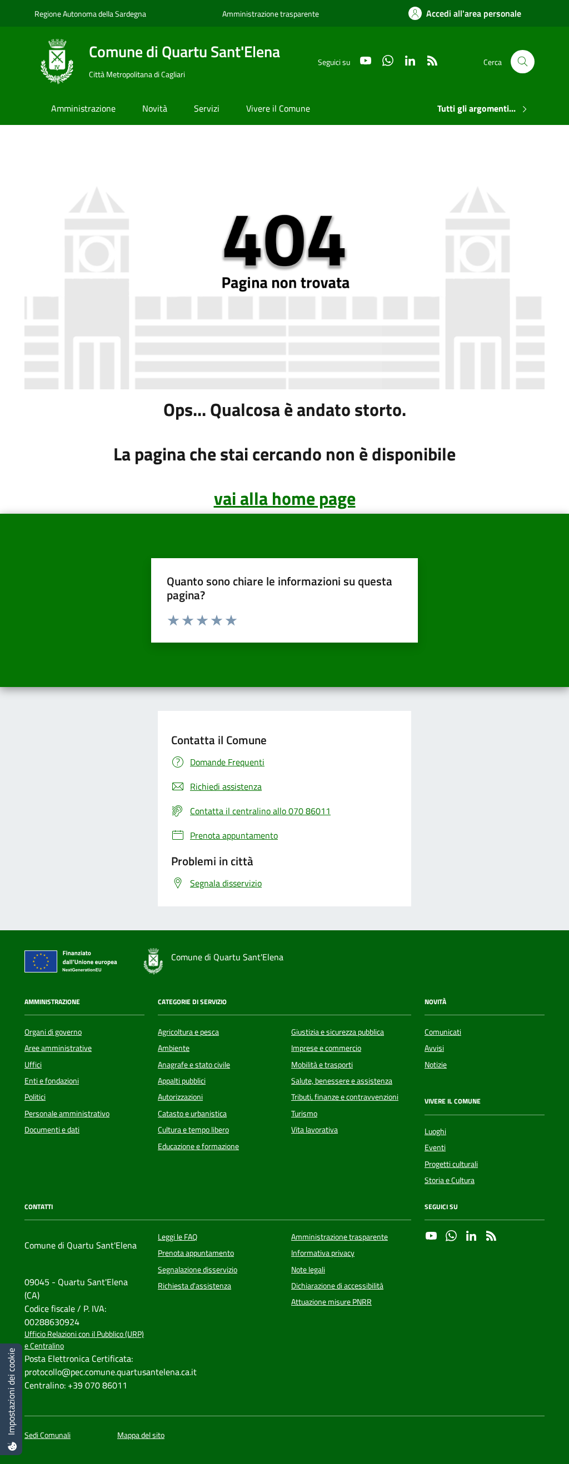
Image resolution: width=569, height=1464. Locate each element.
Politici (35, 1097)
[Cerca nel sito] (523, 62)
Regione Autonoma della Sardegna (90, 13)
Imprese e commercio (326, 1048)
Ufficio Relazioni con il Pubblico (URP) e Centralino (84, 1340)
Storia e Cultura (450, 1180)
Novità (154, 108)
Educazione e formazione (198, 1146)
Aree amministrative (58, 1048)
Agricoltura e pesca (188, 1032)
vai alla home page (285, 498)
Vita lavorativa (314, 1130)
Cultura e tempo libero (193, 1130)
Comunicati (443, 1032)
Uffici (33, 1065)
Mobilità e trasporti (322, 1065)
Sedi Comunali (47, 1435)
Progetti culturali (451, 1164)
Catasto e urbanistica (192, 1113)
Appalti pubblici (182, 1081)
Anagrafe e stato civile (194, 1065)
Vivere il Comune (278, 108)
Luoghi (435, 1131)
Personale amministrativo (66, 1113)
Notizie (436, 1065)
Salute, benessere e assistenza (341, 1081)
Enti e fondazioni (51, 1081)
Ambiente (173, 1048)
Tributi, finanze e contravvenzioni (344, 1097)
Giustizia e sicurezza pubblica (337, 1032)
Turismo (304, 1113)
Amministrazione (83, 108)
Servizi (206, 108)
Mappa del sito (140, 1435)
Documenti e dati (51, 1130)
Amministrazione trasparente (270, 13)
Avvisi (434, 1048)
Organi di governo (53, 1032)
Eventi (435, 1147)
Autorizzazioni (180, 1097)
